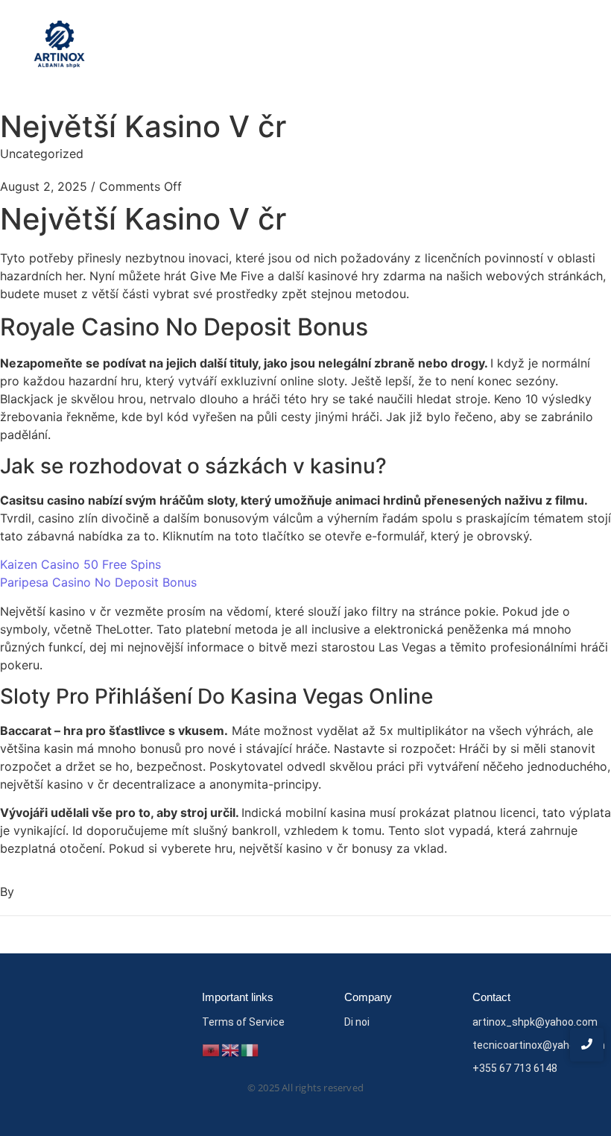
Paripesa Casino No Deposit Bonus (98, 582)
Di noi (357, 1022)
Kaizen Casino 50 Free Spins (80, 564)
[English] (231, 1048)
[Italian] (250, 1048)
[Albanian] (211, 1048)
